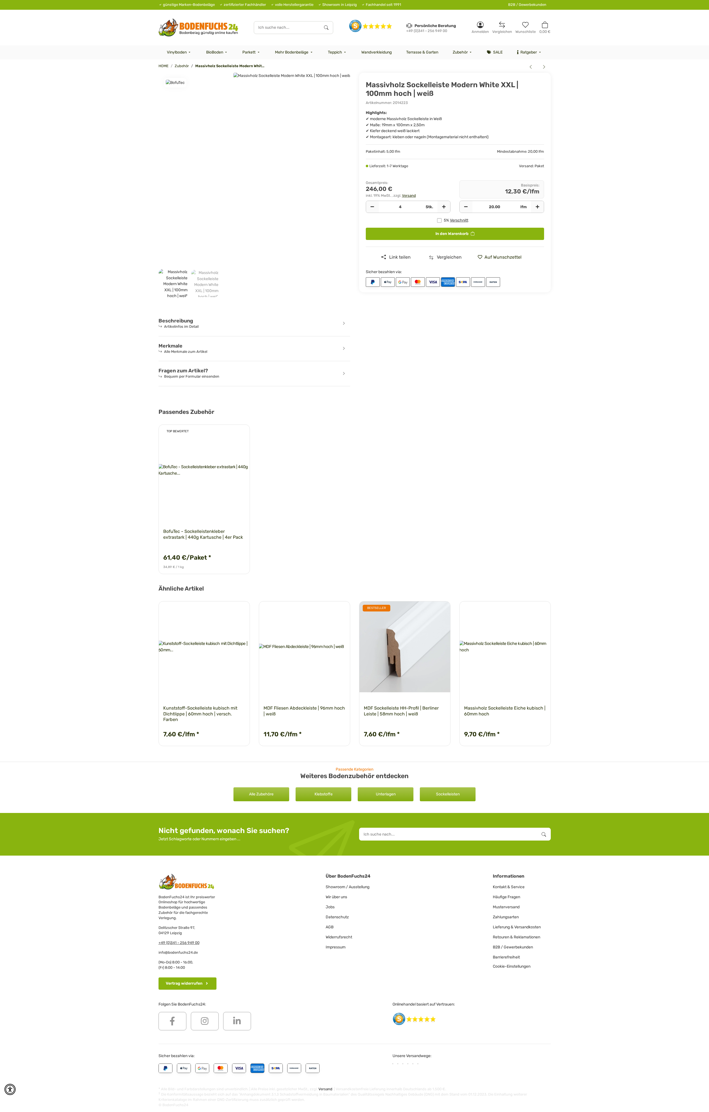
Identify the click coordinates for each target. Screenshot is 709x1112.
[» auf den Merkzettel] (240, 434)
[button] (480, 27)
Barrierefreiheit (506, 957)
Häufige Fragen (506, 897)
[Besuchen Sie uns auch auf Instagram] (205, 1021)
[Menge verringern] (372, 207)
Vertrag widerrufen (184, 983)
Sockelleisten (448, 794)
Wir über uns (336, 897)
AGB (329, 927)
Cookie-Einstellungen (511, 966)
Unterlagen (386, 794)
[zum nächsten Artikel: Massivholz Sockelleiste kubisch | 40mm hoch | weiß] (544, 66)
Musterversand (506, 907)
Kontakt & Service (509, 887)
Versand (409, 195)
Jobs (330, 907)
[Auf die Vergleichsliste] (226, 434)
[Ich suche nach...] (326, 27)
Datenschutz (337, 917)
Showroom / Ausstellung (347, 887)
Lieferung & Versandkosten (517, 927)
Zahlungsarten (506, 917)
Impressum (335, 947)
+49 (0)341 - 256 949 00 (179, 943)
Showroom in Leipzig (339, 5)
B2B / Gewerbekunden (527, 5)
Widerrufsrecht (339, 937)
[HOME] (198, 27)
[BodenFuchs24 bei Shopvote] (371, 25)
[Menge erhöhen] (443, 207)
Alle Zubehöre (261, 794)
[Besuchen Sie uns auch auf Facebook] (172, 1021)
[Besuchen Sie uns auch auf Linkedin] (237, 1021)
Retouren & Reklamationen (516, 937)
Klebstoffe (324, 794)
